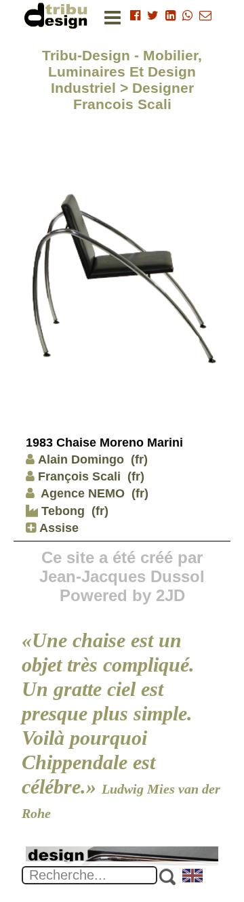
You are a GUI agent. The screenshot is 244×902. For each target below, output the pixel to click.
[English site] (193, 877)
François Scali (79, 476)
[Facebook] (135, 15)
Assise (57, 528)
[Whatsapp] (187, 15)
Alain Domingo (81, 459)
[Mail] (205, 15)
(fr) (139, 459)
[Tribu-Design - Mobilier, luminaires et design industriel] (58, 15)
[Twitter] (153, 15)
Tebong (61, 511)
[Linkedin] (170, 15)
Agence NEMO (81, 493)
